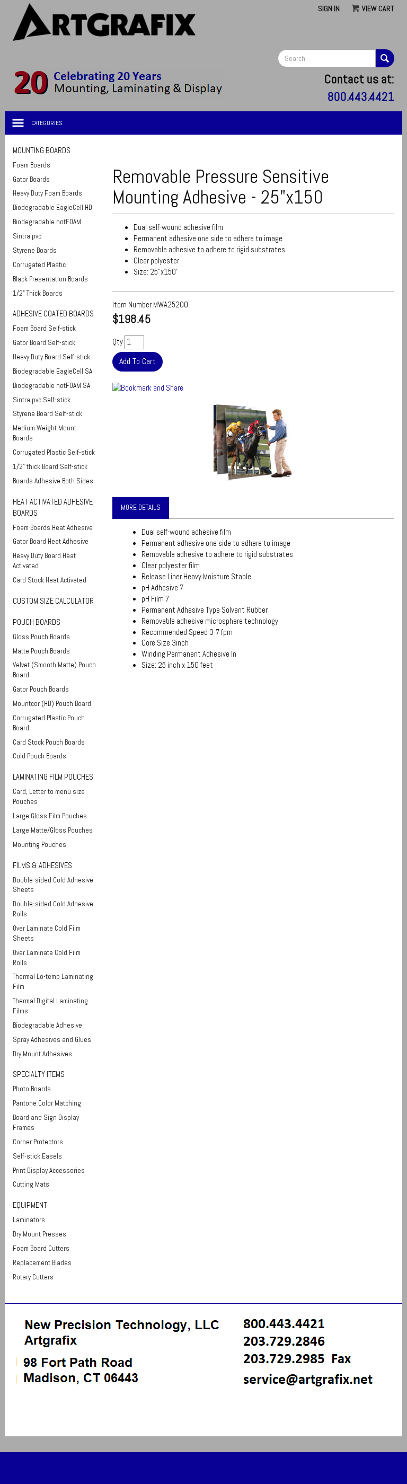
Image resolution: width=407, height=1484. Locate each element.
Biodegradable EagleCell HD (52, 207)
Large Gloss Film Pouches (50, 815)
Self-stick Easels (37, 1156)
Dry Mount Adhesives (42, 1053)
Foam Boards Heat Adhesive (53, 527)
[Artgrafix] (119, 82)
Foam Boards (31, 165)
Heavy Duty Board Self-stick (51, 356)
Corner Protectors (38, 1141)
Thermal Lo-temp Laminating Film (53, 981)
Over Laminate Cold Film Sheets (47, 933)
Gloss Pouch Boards (41, 636)
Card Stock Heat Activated (49, 580)
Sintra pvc (27, 236)
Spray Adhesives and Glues (52, 1039)
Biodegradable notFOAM (47, 221)
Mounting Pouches (39, 844)
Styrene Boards (35, 250)
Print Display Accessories (49, 1170)
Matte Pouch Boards (41, 651)
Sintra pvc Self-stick (41, 399)
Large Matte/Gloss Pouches (53, 830)
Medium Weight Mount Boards (44, 433)
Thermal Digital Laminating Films (50, 1005)
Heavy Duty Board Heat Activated (44, 560)
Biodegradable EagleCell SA (52, 371)
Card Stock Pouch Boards (49, 742)
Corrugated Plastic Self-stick (54, 452)
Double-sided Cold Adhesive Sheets (53, 885)
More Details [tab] (141, 507)
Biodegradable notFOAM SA (51, 385)
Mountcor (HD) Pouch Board (52, 703)
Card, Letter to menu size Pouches (49, 796)
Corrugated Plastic (39, 264)
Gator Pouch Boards (41, 689)
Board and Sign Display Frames (46, 1122)
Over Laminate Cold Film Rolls (47, 957)
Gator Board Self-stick (44, 342)
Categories (47, 123)
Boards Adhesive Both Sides (53, 480)
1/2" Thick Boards (38, 293)
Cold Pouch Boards (39, 756)
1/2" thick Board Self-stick (50, 466)
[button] (203, 1417)
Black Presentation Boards (50, 279)
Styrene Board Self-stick (47, 413)
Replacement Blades (42, 1262)
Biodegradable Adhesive (47, 1025)
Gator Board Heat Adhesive (51, 541)
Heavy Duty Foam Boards (47, 193)
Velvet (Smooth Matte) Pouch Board (54, 669)
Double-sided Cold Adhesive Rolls (53, 908)
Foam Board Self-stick (44, 328)
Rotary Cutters (33, 1277)
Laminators (29, 1219)
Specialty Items (39, 1074)
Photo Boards (32, 1088)
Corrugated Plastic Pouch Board (49, 722)
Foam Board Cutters (41, 1248)
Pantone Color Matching (47, 1103)
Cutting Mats (31, 1184)
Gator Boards (31, 179)
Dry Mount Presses (39, 1234)
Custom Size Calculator (53, 601)
